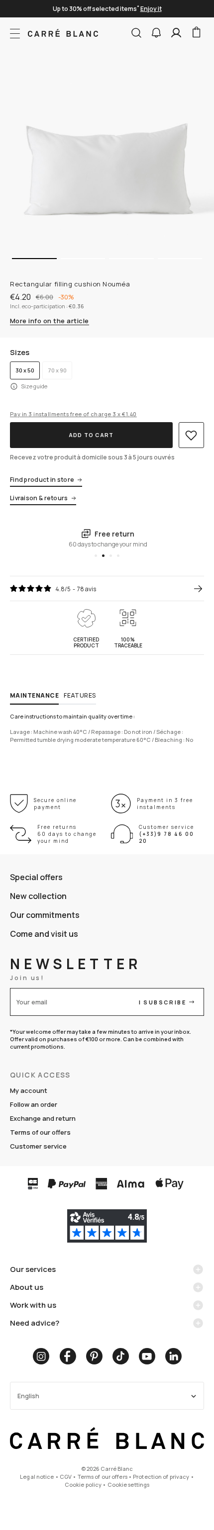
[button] (156, 33)
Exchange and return (43, 1118)
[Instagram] (41, 1356)
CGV (66, 1476)
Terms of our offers (40, 1132)
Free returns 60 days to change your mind (67, 833)
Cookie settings (128, 1484)
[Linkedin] (173, 1356)
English (28, 1396)
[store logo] (63, 32)
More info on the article (49, 321)
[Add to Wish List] (191, 435)
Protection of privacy (161, 1476)
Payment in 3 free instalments (165, 803)
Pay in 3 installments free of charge (73, 414)
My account (28, 1090)
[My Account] (176, 33)
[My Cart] (196, 33)
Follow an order (33, 1104)
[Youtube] (147, 1356)
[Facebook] (67, 1356)
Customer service (38, 1146)
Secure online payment (55, 803)
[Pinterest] (94, 1356)
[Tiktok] (120, 1356)
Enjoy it (151, 8)
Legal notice (37, 1476)
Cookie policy (83, 1484)
